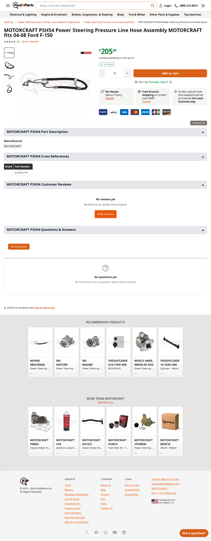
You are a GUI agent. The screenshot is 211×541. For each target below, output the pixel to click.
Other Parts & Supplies (164, 14)
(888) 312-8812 (159, 488)
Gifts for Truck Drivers (77, 522)
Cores (68, 485)
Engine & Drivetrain (54, 14)
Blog (103, 489)
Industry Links (72, 508)
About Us (106, 485)
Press (104, 503)
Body (120, 14)
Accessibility (131, 494)
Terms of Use (132, 485)
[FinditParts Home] (23, 5)
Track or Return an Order (165, 479)
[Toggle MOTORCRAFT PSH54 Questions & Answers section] (202, 230)
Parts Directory (73, 512)
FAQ (103, 499)
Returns (69, 489)
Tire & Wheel (137, 14)
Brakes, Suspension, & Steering (92, 14)
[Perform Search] (152, 6)
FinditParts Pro (73, 503)
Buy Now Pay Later (75, 517)
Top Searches (192, 14)
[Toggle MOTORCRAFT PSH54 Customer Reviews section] (202, 185)
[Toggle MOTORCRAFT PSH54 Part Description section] (202, 132)
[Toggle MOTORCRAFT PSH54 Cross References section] (202, 157)
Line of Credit (72, 499)
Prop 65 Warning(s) (44, 307)
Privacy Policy (132, 489)
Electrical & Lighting (23, 14)
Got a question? (194, 533)
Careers (105, 494)
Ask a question (19, 246)
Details (110, 98)
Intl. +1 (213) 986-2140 (163, 493)
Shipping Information (77, 494)
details (146, 101)
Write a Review (30, 41)
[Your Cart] (203, 6)
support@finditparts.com (165, 483)
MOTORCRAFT (13, 146)
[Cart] (203, 6)
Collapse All (198, 122)
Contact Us (107, 508)
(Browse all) (105, 402)
